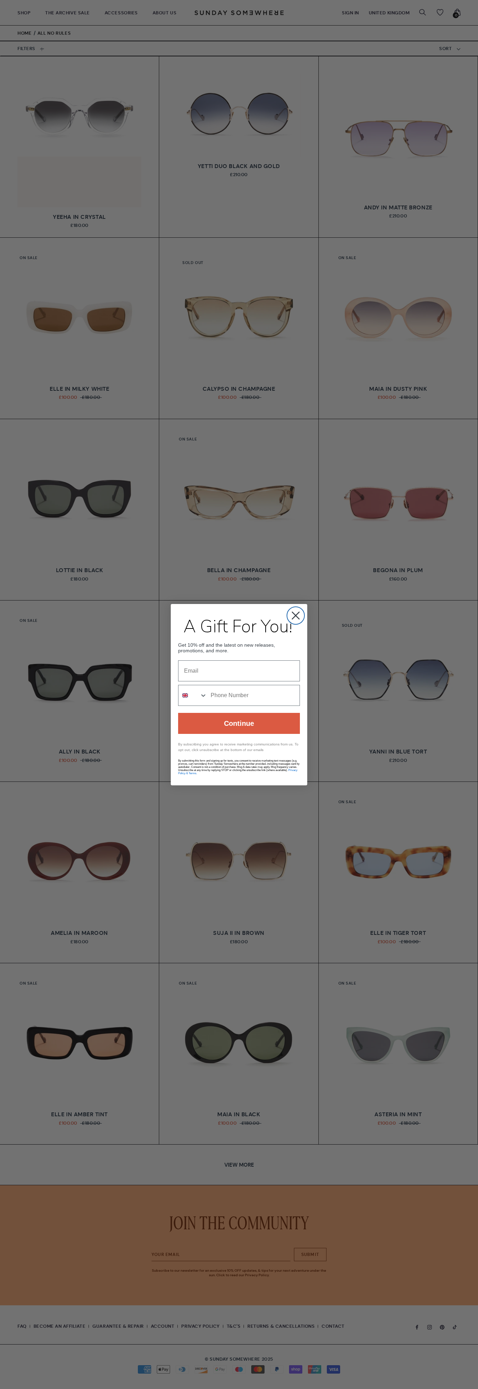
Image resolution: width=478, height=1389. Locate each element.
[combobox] (192, 695)
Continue (239, 723)
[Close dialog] (295, 615)
